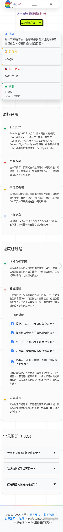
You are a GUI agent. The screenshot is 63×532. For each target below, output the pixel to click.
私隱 (21, 518)
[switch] (51, 4)
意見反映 (35, 514)
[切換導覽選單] (34, 4)
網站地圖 (49, 514)
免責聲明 (10, 518)
